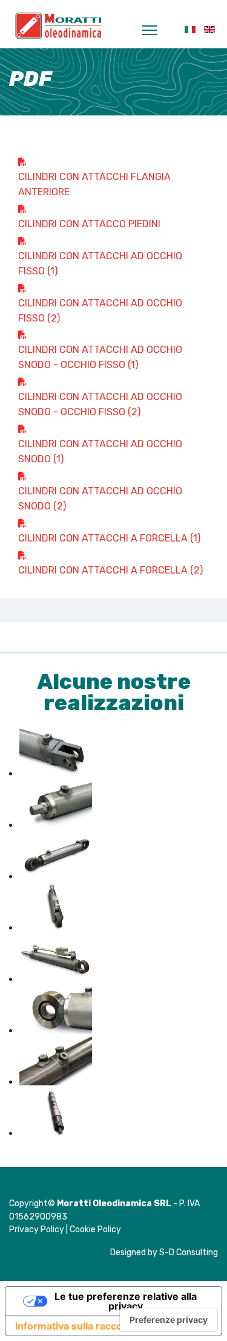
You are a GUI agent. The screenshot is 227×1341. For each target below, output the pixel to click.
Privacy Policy (36, 1229)
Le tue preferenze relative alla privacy (125, 1301)
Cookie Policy (95, 1229)
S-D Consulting (188, 1252)
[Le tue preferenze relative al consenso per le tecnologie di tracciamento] (168, 1319)
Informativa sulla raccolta (74, 1326)
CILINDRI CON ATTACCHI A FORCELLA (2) (110, 570)
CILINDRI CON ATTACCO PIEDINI (89, 224)
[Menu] (152, 30)
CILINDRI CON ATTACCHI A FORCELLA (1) (109, 538)
